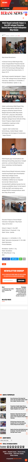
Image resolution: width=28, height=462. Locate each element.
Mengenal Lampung (12, 452)
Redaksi (5, 452)
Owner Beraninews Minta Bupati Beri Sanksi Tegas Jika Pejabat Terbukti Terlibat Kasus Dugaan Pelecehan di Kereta (18, 399)
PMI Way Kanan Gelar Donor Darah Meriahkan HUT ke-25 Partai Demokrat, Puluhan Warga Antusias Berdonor (18, 423)
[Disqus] (14, 330)
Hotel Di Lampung (8, 454)
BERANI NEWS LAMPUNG (17, 459)
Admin (12, 3)
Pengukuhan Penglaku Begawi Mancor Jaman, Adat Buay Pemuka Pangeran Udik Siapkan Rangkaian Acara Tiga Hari (18, 407)
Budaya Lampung (14, 455)
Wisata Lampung (21, 452)
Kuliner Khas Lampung (18, 454)
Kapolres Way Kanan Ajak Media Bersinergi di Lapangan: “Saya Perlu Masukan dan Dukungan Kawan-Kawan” (19, 431)
